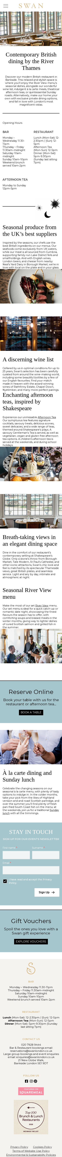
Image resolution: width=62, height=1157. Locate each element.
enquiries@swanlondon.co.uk (35, 1057)
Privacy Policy (19, 1147)
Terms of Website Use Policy (31, 1151)
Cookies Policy (42, 1147)
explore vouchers (31, 941)
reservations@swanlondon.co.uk (31, 1051)
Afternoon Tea (47, 417)
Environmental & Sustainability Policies (31, 1154)
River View (41, 605)
